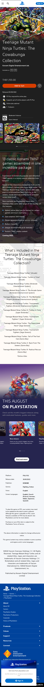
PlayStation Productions (11, 615)
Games (12, 594)
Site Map (38, 678)
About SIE (6, 606)
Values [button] (6, 631)
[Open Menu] (2, 3)
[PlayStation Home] (22, 3)
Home (5, 594)
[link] (22, 434)
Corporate (6, 618)
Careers (5, 609)
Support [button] (6, 636)
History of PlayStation (10, 621)
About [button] (5, 603)
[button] (22, 133)
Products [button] (6, 626)
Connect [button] (6, 645)
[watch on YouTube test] (33, 140)
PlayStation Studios (9, 612)
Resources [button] (7, 641)
